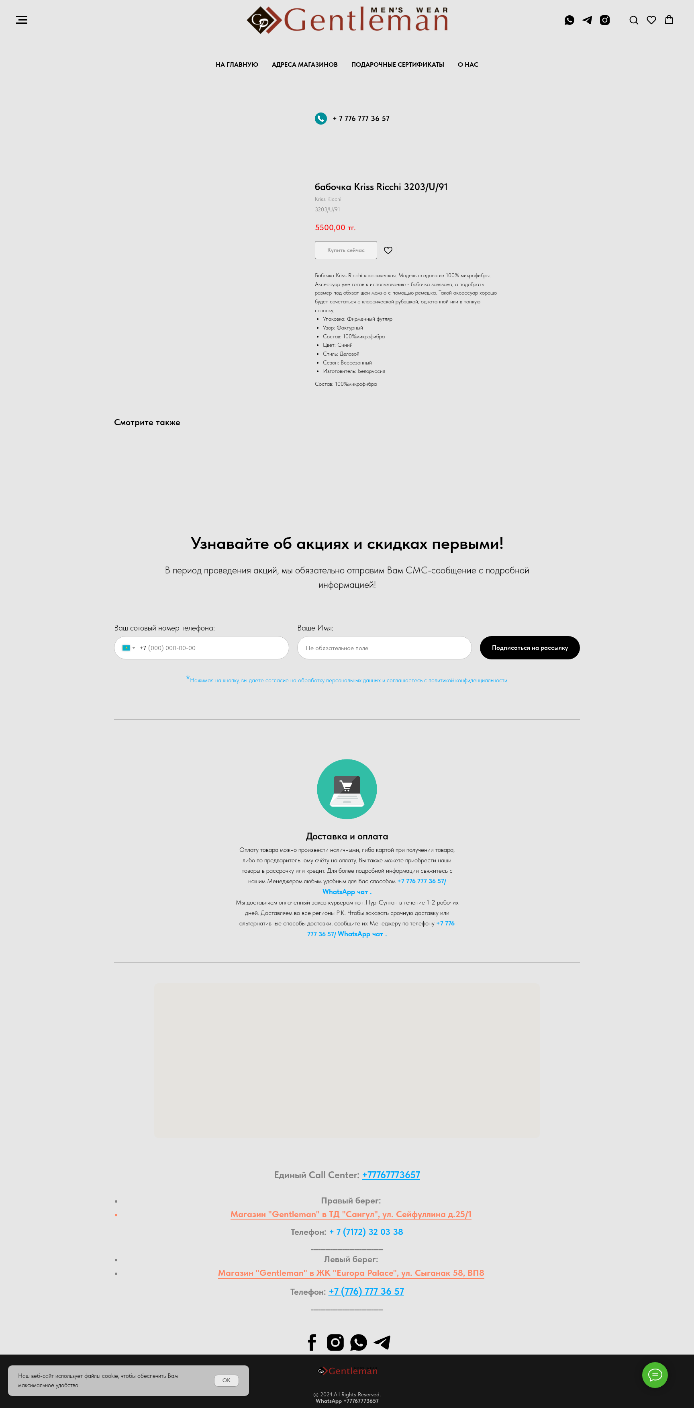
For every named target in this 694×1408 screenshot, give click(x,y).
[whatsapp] (358, 1342)
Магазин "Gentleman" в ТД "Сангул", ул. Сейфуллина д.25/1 (351, 1214)
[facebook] (312, 1342)
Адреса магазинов (305, 64)
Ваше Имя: (315, 627)
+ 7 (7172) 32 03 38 (366, 1231)
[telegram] (587, 23)
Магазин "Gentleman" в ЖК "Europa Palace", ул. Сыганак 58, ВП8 (351, 1272)
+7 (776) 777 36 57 (366, 1291)
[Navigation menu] (21, 20)
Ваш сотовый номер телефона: (164, 627)
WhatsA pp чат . (347, 891)
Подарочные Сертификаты (397, 64)
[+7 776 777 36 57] (569, 23)
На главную (237, 64)
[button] (634, 20)
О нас (468, 64)
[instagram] (605, 23)
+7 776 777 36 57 (420, 881)
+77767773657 (391, 1175)
